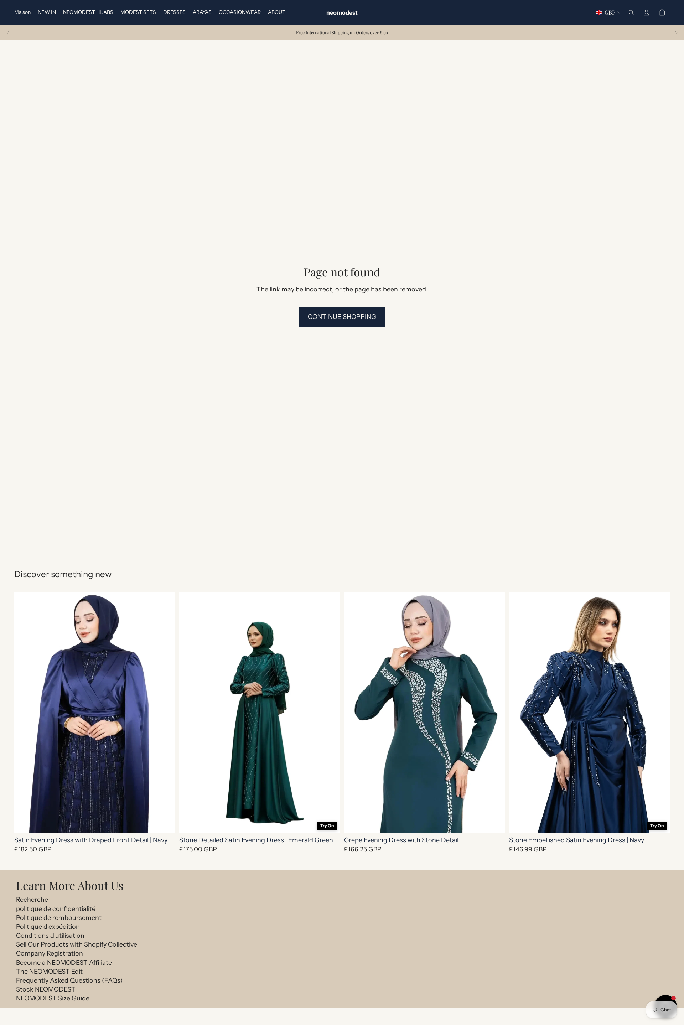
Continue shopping (342, 317)
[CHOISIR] (163, 822)
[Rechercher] (631, 12)
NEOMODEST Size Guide (52, 998)
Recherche (32, 900)
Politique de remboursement (59, 918)
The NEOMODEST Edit (49, 971)
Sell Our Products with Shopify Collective (76, 944)
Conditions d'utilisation (50, 935)
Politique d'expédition (48, 927)
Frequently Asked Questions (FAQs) (69, 980)
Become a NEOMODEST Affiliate (64, 963)
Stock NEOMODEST (46, 989)
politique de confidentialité (55, 909)
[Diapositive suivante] (676, 32)
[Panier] (662, 12)
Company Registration (49, 953)
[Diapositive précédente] (8, 32)
